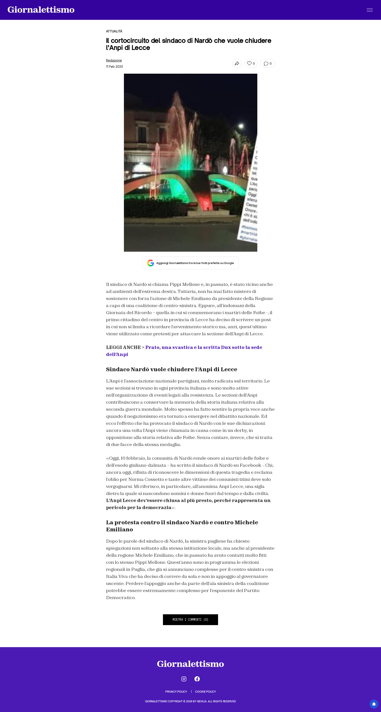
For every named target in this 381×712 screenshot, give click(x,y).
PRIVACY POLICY (176, 691)
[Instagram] (183, 679)
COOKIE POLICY (205, 691)
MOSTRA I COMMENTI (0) (190, 620)
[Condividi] (237, 63)
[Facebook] (197, 679)
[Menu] (369, 10)
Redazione (114, 60)
